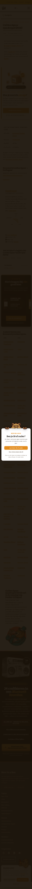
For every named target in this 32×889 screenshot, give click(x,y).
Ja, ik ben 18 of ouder (16, 448)
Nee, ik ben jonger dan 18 (16, 452)
